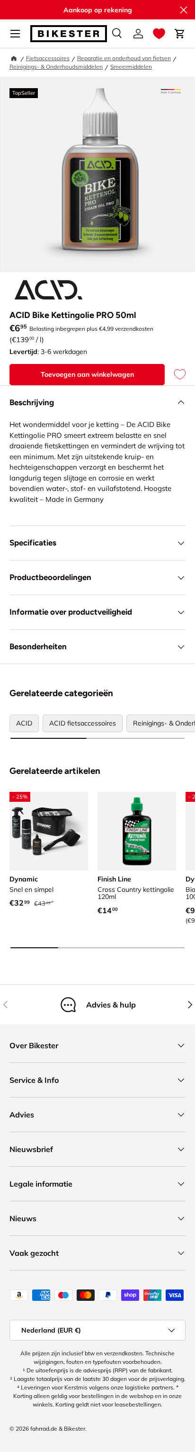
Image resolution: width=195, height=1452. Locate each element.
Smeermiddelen (131, 66)
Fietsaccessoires (48, 58)
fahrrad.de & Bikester (57, 1428)
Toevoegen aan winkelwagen (87, 374)
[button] (159, 33)
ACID (24, 723)
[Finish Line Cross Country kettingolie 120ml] (137, 831)
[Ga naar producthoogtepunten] (171, 91)
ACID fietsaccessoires (82, 723)
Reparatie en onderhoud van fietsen (124, 58)
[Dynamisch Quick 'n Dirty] (48, 831)
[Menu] (15, 33)
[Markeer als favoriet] (175, 374)
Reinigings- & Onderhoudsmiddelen (56, 66)
